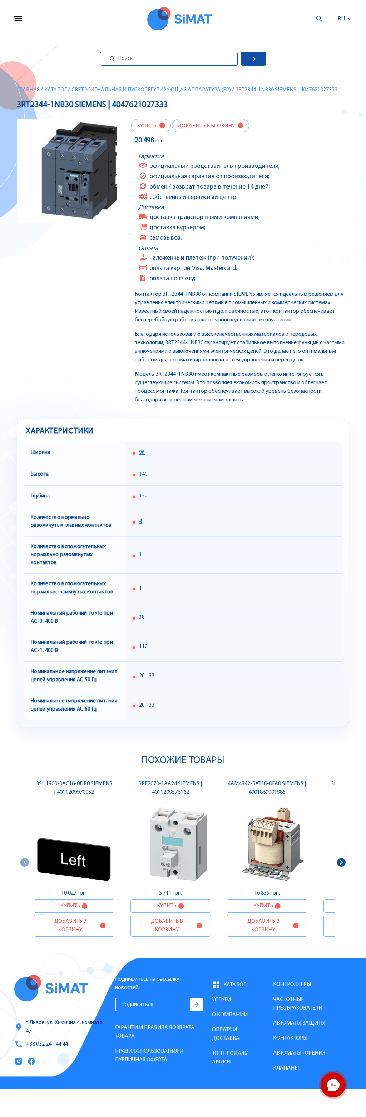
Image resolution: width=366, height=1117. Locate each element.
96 (142, 452)
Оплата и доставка (225, 1034)
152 (143, 496)
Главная (28, 90)
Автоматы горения (299, 1053)
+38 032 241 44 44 (47, 1044)
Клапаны (286, 1068)
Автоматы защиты (299, 1023)
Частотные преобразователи (297, 1004)
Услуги (221, 1000)
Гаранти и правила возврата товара (154, 1032)
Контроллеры (292, 984)
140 (143, 474)
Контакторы (290, 1038)
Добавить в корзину (207, 126)
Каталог (55, 90)
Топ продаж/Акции (230, 1058)
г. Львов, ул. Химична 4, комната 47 (64, 1027)
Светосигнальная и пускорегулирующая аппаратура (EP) (151, 90)
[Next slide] (341, 862)
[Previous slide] (24, 862)
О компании (230, 1015)
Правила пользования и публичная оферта (149, 1055)
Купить (147, 126)
